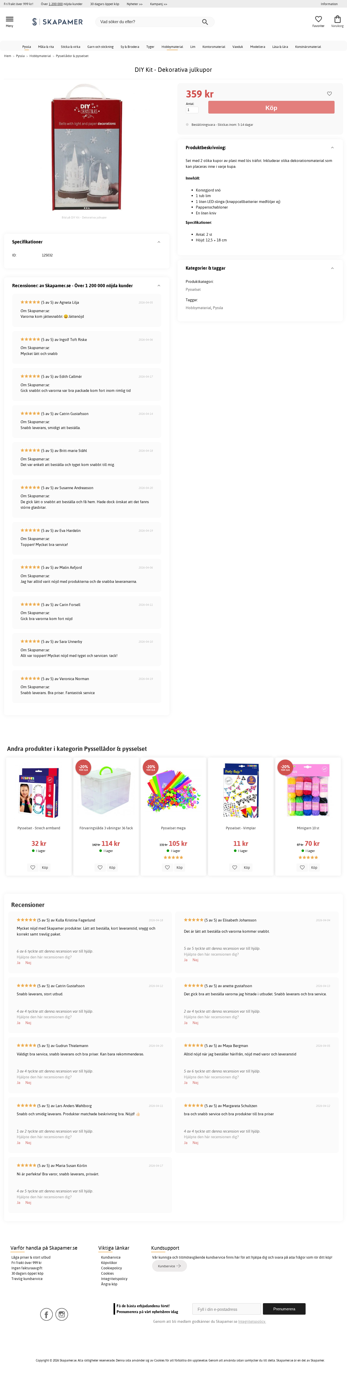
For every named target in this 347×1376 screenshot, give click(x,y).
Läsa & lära (280, 47)
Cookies (107, 1273)
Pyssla (26, 47)
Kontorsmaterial (213, 47)
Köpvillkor (109, 1262)
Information (329, 4)
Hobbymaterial (172, 47)
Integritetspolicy (114, 1278)
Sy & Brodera (130, 47)
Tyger (150, 47)
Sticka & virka (70, 47)
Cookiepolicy (111, 1268)
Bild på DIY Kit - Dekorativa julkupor (84, 217)
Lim (192, 47)
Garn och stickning (100, 47)
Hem (7, 56)
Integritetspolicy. (252, 1321)
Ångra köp (109, 1284)
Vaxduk (237, 47)
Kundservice (111, 1257)
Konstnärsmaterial (308, 47)
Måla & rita (46, 47)
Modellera (257, 47)
